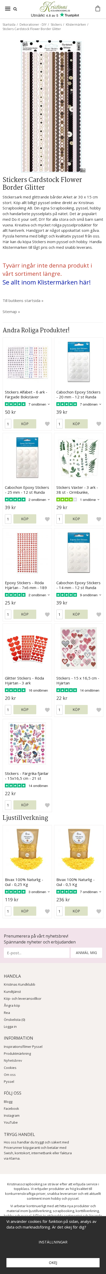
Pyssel (9, 1081)
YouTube (11, 1122)
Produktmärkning (17, 1053)
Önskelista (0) (14, 1019)
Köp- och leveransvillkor (22, 998)
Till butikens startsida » (23, 300)
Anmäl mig (86, 952)
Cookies (10, 1067)
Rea (7, 1012)
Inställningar (53, 1242)
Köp (25, 423)
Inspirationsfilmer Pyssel (23, 1046)
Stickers (56, 24)
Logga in (10, 1026)
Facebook (11, 1108)
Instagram (12, 1115)
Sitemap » (11, 311)
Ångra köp (12, 1005)
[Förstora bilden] (53, 105)
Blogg (8, 1101)
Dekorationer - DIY (33, 24)
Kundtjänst (12, 991)
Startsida (9, 24)
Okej (53, 1262)
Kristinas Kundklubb (19, 984)
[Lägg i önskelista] (47, 424)
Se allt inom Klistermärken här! (47, 282)
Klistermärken (76, 24)
